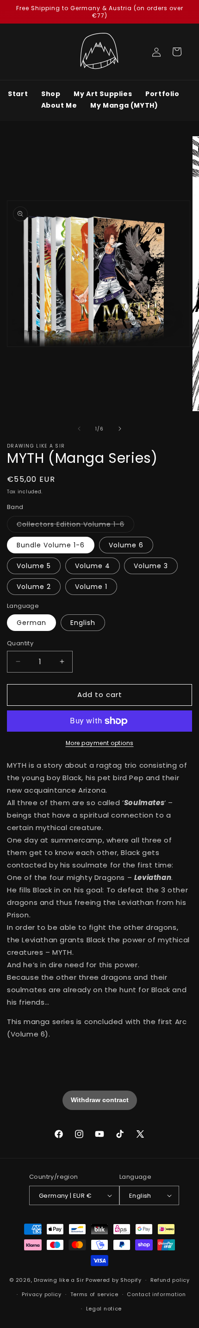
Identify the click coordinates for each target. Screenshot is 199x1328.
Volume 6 (126, 545)
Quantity (20, 643)
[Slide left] (79, 428)
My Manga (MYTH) (124, 105)
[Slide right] (120, 428)
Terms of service (94, 1294)
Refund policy (170, 1280)
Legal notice (104, 1308)
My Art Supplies (103, 93)
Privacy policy (42, 1294)
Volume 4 (92, 565)
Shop (50, 93)
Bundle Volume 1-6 (51, 545)
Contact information (156, 1294)
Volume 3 (151, 565)
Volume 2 (34, 586)
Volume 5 (34, 565)
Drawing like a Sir (59, 1280)
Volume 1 (91, 586)
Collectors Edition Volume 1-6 (75, 526)
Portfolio (162, 93)
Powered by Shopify (114, 1280)
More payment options (100, 743)
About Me (59, 105)
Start (18, 93)
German (31, 622)
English (82, 622)
